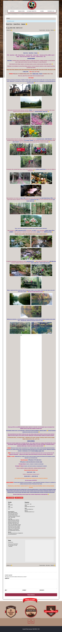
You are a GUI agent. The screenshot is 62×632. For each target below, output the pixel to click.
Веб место (42, 590)
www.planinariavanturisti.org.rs (29, 511)
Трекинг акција (13, 517)
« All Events (8, 18)
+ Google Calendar (10, 497)
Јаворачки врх (13, 519)
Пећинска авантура (14, 514)
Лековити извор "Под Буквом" (15, 525)
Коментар (7, 578)
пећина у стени (10, 528)
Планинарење (10, 529)
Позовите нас (51, 11)
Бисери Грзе (10, 521)
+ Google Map (10, 546)
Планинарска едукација (12, 516)
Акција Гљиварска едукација (12, 512)
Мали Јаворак (10, 527)
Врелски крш (10, 523)
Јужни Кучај (17, 519)
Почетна (12, 11)
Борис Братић (14, 521)
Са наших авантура (31, 11)
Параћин (18, 527)
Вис (18, 522)
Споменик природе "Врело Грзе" (15, 530)
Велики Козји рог (14, 522)
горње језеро (15, 523)
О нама (42, 11)
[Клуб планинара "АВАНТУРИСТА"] (31, 5)
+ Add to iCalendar (19, 497)
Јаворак (9, 519)
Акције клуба (21, 11)
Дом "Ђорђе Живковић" (14, 524)
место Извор (15, 527)
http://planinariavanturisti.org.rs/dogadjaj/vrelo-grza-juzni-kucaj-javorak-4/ (15, 533)
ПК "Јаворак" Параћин (16, 528)
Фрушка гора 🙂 (9, 30)
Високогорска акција (11, 513)
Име (6, 590)
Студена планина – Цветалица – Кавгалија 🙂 (47, 30)
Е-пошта (24, 590)
